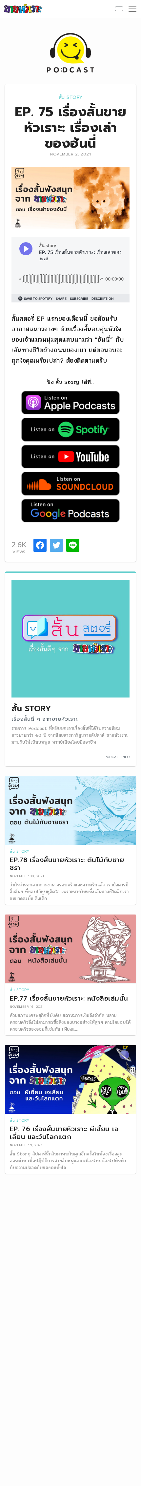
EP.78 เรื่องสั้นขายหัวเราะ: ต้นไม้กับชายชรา (67, 864)
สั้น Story (71, 97)
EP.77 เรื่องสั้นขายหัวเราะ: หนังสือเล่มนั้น (69, 998)
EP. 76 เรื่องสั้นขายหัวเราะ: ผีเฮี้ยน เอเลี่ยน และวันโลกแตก (64, 1133)
